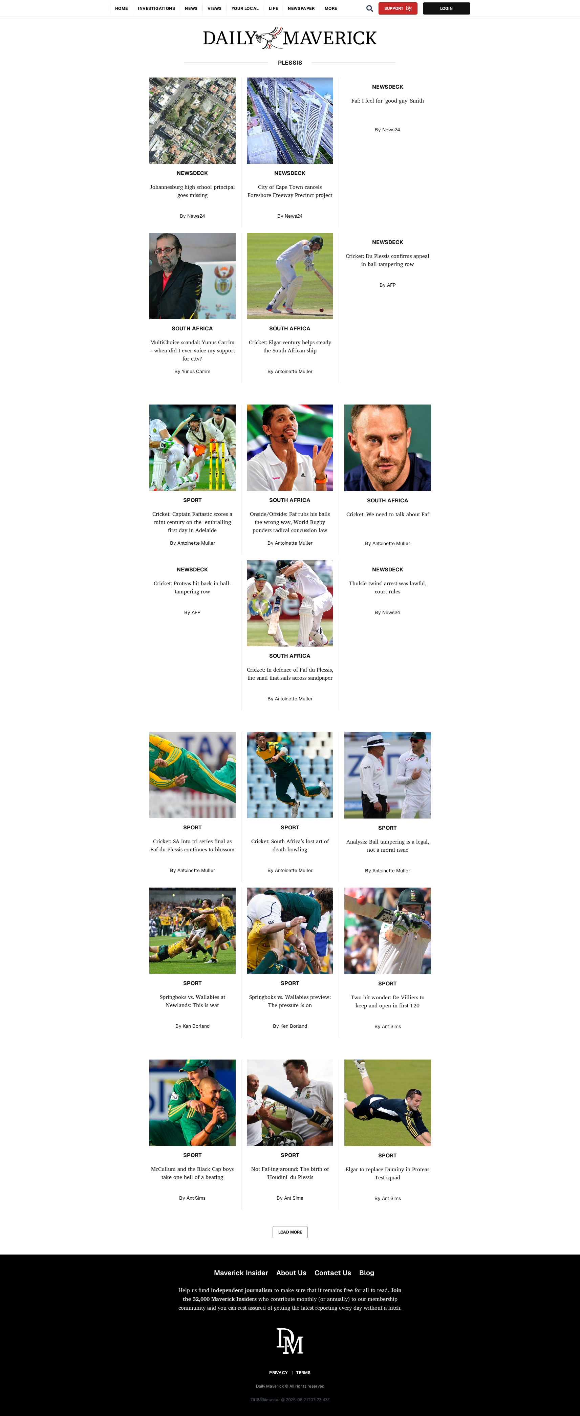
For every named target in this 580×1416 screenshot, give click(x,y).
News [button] (191, 8)
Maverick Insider (241, 1272)
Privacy (278, 1372)
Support (393, 8)
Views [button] (215, 8)
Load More (290, 1232)
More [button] (331, 8)
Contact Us (333, 1272)
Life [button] (273, 8)
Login (446, 8)
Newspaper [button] (301, 8)
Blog (366, 1272)
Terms (303, 1372)
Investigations (156, 8)
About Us (291, 1272)
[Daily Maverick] (290, 38)
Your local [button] (245, 8)
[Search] (369, 8)
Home (121, 8)
